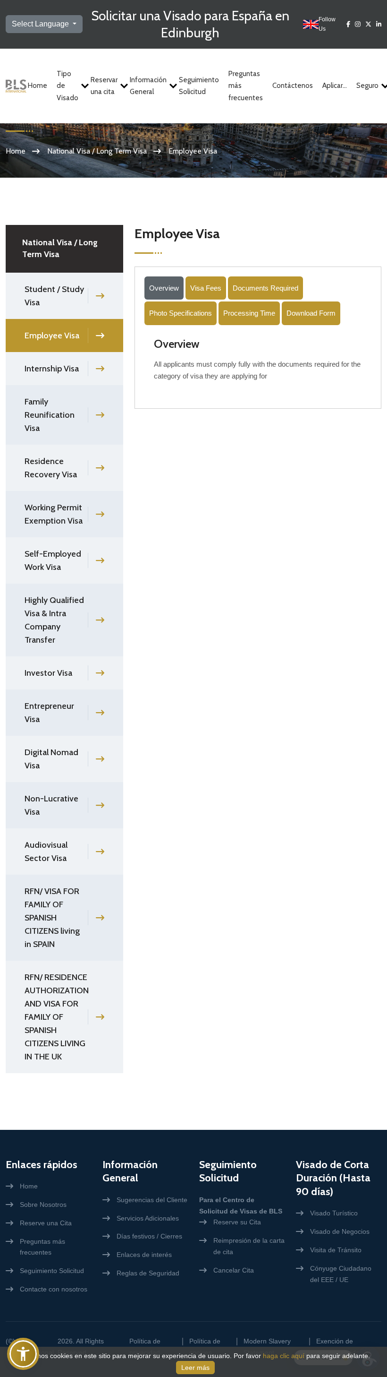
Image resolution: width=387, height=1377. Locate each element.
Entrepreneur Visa (49, 712)
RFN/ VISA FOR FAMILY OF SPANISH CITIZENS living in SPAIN (52, 917)
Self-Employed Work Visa (53, 560)
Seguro (367, 85)
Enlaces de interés (144, 1254)
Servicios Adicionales (148, 1218)
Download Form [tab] (311, 313)
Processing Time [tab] (249, 313)
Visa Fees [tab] (205, 288)
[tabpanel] (257, 363)
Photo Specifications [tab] (180, 313)
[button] (23, 1354)
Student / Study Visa (54, 296)
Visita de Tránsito (336, 1250)
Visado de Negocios (340, 1231)
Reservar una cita (104, 86)
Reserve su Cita (237, 1222)
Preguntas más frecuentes (245, 85)
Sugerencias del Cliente (152, 1200)
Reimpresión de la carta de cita (249, 1246)
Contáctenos (292, 85)
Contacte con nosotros (53, 1289)
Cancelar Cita (233, 1270)
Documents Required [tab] (265, 288)
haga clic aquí (283, 1356)
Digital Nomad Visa (51, 759)
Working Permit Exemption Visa (54, 514)
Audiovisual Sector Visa (46, 851)
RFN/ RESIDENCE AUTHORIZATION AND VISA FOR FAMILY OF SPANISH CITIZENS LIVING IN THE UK (57, 1017)
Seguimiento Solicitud (199, 86)
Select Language (41, 24)
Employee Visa (52, 335)
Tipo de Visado (67, 85)
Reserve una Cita (46, 1223)
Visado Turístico (334, 1213)
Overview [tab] (164, 288)
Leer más (195, 1367)
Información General (148, 86)
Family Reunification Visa (50, 414)
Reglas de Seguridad (148, 1273)
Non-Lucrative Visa (51, 805)
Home (37, 85)
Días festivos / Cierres (149, 1236)
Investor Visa (48, 673)
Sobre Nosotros (43, 1204)
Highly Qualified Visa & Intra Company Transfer (54, 620)
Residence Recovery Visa (51, 468)
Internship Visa (52, 368)
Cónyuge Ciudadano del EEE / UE (340, 1274)
